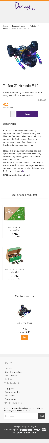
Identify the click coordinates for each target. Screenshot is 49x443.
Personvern (10, 399)
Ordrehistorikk (12, 392)
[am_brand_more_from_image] (24, 319)
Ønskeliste (10, 395)
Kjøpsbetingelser (13, 372)
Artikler (8, 379)
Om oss (8, 368)
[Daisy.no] (24, 6)
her (23, 171)
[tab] (24, 123)
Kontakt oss (11, 375)
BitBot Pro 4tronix (24, 323)
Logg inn (9, 388)
